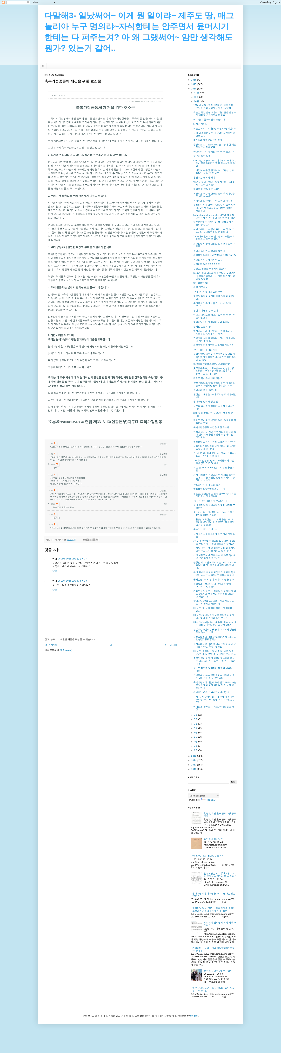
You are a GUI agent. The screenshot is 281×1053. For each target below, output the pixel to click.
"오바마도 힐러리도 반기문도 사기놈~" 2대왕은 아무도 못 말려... (213, 237)
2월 (196, 746)
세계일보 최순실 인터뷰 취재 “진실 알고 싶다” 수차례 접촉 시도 (213, 171)
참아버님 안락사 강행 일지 (206, 401)
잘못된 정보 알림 (202, 156)
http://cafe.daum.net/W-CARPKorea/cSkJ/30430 (143, 101)
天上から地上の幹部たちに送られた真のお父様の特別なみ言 (213, 513)
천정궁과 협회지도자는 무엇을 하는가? (213, 345)
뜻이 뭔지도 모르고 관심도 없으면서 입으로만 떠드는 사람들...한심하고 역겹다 (214, 573)
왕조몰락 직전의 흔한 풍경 (206, 484)
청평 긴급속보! (200, 287)
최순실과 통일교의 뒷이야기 (207, 140)
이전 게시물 (171, 645)
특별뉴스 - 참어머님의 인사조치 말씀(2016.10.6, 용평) (212, 585)
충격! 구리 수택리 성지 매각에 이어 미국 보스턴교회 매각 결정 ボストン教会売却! (213, 699)
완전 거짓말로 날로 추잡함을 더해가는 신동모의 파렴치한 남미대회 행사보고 (214, 384)
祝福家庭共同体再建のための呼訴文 (211, 364)
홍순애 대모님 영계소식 (205, 529)
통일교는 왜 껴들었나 (204, 177)
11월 (196, 97)
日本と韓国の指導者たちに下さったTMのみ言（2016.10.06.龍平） (214, 454)
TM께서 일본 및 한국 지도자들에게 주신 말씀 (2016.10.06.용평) (213, 461)
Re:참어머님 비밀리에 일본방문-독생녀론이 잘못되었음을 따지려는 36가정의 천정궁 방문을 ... (214, 276)
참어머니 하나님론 (213, 839)
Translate (212, 799)
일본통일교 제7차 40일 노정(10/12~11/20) (214, 441)
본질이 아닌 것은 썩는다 (205, 310)
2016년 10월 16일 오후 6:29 (72, 580)
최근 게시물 (51, 645)
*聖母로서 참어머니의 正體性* (207, 856)
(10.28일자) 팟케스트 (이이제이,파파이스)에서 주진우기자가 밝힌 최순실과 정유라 (214, 163)
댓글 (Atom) (66, 650)
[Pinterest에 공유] (96, 539)
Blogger (194, 1015)
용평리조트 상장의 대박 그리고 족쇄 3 (212, 200)
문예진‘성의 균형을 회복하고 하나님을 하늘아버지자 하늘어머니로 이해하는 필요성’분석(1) (214, 357)
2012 (194, 769)
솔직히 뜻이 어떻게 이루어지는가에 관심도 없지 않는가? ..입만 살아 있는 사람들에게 (214, 661)
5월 (196, 732)
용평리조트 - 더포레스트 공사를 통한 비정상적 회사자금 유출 (214, 146)
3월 (196, 741)
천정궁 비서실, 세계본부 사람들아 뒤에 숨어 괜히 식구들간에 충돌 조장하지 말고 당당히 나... (214, 435)
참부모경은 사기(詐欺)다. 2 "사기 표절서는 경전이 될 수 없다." (220, 874)
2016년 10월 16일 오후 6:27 (72, 558)
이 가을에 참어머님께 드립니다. (209, 119)
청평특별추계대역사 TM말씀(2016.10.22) (214, 255)
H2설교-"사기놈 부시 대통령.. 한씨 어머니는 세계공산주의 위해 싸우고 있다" (214, 623)
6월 (196, 728)
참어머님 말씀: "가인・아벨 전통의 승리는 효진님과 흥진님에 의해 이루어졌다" (213, 909)
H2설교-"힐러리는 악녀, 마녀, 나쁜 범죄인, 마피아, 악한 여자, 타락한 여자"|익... (214, 652)
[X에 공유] (90, 539)
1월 (196, 750)
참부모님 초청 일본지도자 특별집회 (211, 692)
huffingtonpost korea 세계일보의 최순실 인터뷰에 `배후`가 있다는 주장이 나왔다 (214, 216)
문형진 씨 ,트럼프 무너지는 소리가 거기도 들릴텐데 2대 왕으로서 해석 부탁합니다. (214, 565)
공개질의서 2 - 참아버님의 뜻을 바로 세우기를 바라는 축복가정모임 (214, 645)
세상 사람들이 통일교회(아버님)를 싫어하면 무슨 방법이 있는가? (214, 556)
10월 (197, 101)
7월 (196, 723)
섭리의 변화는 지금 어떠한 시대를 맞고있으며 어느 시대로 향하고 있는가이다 (214, 549)
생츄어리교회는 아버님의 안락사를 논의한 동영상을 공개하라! (214, 447)
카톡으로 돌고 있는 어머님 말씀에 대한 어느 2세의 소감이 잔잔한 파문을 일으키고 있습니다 (214, 594)
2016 (194, 88)
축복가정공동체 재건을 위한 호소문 (211, 427)
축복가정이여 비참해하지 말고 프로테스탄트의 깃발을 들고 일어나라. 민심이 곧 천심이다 (214, 685)
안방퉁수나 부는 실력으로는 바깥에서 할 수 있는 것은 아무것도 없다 (214, 676)
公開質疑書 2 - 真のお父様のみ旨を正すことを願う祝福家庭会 (214, 638)
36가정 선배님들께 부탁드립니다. (210, 500)
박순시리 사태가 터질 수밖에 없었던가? (213, 151)
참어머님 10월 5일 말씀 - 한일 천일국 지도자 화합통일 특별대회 (213, 602)
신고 (165, 444)
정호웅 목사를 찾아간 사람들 (208, 378)
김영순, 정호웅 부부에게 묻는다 (209, 268)
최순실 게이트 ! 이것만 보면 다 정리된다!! (214, 128)
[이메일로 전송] (84, 539)
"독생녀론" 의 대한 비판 (205, 349)
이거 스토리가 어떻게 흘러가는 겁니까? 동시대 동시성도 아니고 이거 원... (213, 230)
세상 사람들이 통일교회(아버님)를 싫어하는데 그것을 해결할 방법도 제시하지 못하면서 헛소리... (214, 477)
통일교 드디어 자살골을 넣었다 (209, 251)
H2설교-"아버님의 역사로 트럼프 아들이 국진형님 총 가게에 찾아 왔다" (213, 616)
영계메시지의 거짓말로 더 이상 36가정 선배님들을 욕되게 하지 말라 (214, 332)
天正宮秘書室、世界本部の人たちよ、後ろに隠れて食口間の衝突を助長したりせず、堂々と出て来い (213, 371)
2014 (194, 760)
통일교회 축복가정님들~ (205, 390)
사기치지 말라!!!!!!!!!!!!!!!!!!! (206, 264)
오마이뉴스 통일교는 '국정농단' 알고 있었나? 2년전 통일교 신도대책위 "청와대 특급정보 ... (214, 208)
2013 (194, 764)
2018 (194, 79)
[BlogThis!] (87, 539)
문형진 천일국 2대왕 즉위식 (218, 970)
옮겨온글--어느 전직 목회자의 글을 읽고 (213, 579)
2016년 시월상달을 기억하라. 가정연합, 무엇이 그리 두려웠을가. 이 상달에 (213, 106)
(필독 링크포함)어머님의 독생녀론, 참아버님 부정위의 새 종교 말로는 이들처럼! (214, 542)
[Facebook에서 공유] (93, 539)
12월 (197, 92)
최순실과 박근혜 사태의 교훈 (208, 259)
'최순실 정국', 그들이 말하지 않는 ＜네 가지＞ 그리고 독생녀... (214, 183)
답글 (161, 444)
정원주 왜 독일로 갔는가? (206, 189)
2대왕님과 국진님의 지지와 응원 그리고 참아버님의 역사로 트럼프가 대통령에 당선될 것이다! (213, 522)
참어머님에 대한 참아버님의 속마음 (211, 322)
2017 (194, 84)
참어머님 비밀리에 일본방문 (207, 291)
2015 (194, 756)
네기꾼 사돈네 (200, 124)
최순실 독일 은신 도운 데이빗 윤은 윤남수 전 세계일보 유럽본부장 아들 (214, 113)
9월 (196, 715)
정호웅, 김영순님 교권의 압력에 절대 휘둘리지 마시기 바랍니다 (214, 495)
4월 (196, 737)
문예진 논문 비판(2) (203, 326)
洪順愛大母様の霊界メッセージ (209, 489)
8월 (196, 719)
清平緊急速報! (200, 283)
